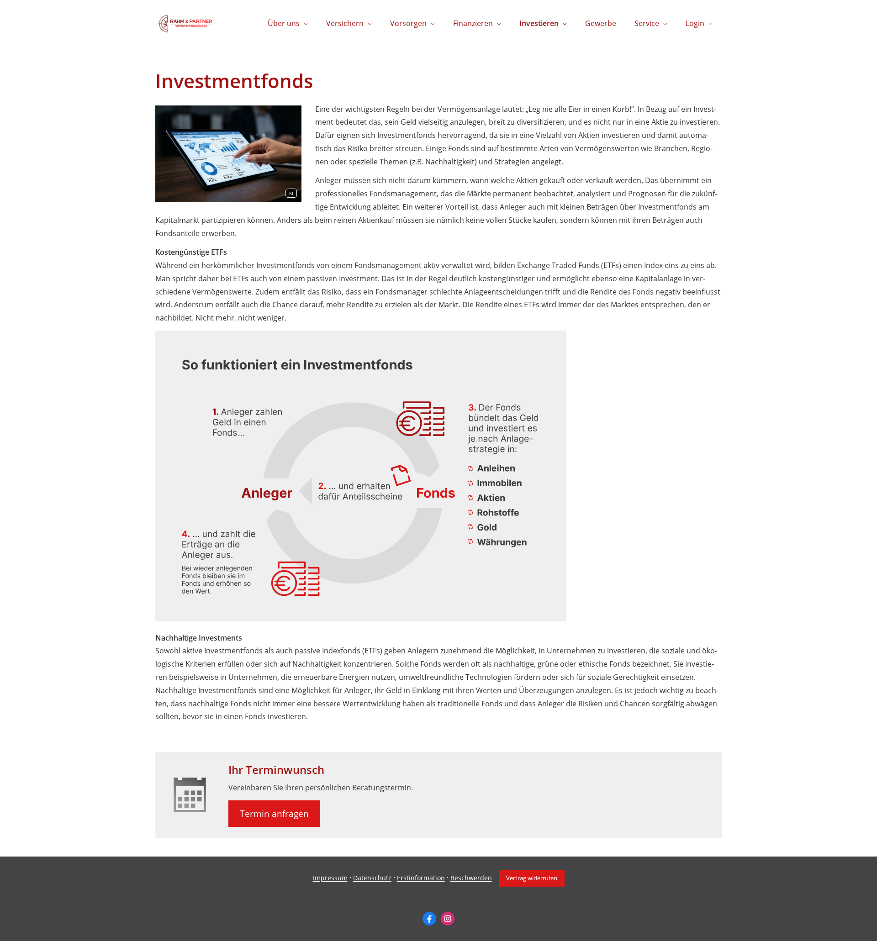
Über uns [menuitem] (284, 23)
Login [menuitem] (695, 23)
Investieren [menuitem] (539, 23)
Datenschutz (372, 878)
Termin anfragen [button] (274, 814)
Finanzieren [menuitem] (473, 23)
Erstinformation (421, 878)
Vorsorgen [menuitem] (408, 23)
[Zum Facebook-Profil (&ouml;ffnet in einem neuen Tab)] (429, 918)
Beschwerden (471, 878)
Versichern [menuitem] (345, 23)
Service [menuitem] (646, 23)
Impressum (330, 878)
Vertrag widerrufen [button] (531, 878)
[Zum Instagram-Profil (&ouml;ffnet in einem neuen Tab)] (447, 918)
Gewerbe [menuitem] (600, 23)
